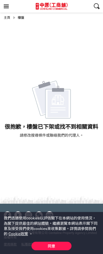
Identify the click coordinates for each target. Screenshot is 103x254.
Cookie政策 (18, 234)
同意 (51, 246)
